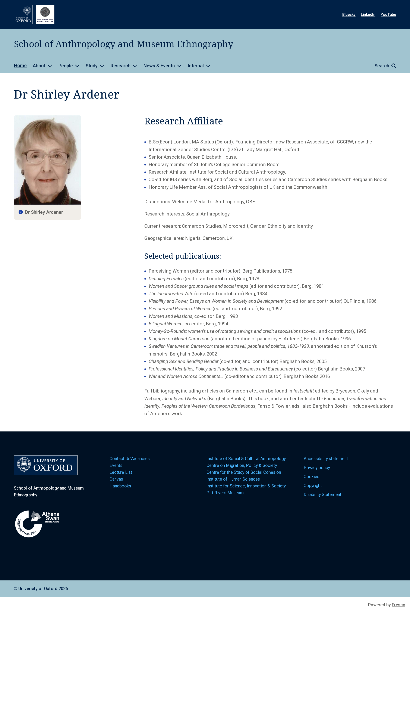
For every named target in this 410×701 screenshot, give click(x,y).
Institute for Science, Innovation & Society (246, 485)
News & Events (159, 65)
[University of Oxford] (23, 14)
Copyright (313, 485)
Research (120, 65)
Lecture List (121, 472)
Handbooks (120, 485)
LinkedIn (368, 14)
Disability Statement (322, 494)
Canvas (116, 479)
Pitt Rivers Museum (225, 492)
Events (116, 465)
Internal (196, 65)
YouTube (388, 14)
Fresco (398, 604)
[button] (383, 66)
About (39, 65)
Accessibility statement (326, 458)
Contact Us (120, 458)
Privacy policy (317, 467)
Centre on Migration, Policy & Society (241, 465)
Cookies (311, 476)
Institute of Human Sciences (233, 479)
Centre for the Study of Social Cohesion (244, 472)
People (65, 65)
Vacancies (140, 458)
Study (92, 65)
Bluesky (349, 14)
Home (20, 65)
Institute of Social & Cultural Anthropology (246, 458)
